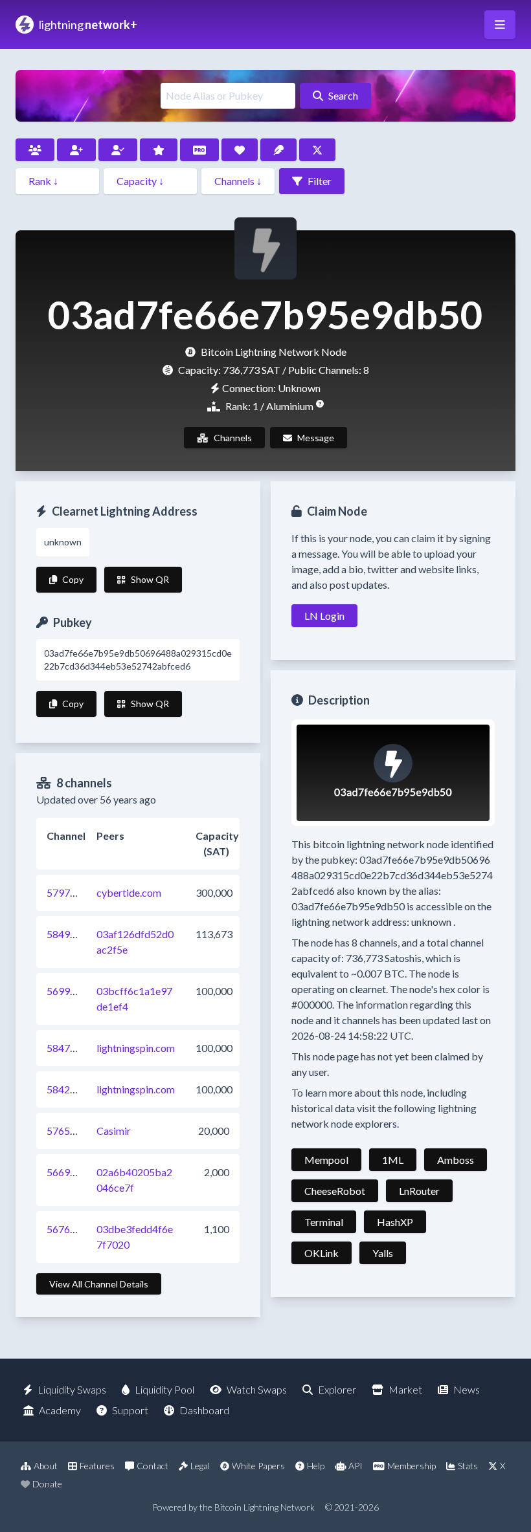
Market (405, 1389)
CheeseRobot (334, 1191)
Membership (411, 1465)
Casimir (113, 1130)
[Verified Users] (117, 149)
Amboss (455, 1160)
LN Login (324, 615)
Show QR (150, 579)
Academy (60, 1410)
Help (315, 1465)
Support (130, 1410)
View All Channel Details (98, 1283)
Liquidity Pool (164, 1389)
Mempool (326, 1160)
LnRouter (419, 1191)
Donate (47, 1483)
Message (315, 437)
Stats (468, 1465)
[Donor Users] (239, 149)
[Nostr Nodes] (278, 149)
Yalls (382, 1253)
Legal (200, 1465)
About (46, 1465)
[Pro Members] (199, 149)
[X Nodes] (317, 149)
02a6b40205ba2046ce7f (134, 1180)
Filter (320, 181)
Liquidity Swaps (72, 1389)
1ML (392, 1160)
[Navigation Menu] (499, 24)
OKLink (321, 1253)
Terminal (323, 1222)
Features (97, 1465)
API (355, 1465)
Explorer (337, 1389)
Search (343, 95)
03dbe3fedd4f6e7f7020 (134, 1237)
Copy (73, 579)
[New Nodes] (76, 149)
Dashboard (204, 1410)
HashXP (395, 1222)
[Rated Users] (158, 149)
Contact (152, 1465)
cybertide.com (128, 892)
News (466, 1389)
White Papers (258, 1465)
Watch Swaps (257, 1389)
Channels (233, 437)
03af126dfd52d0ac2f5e (135, 942)
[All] (35, 149)
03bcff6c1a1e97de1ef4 (134, 998)
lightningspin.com (135, 1048)
